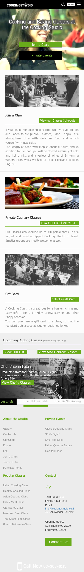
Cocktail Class (53, 451)
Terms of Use (11, 462)
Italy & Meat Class (13, 502)
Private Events (41, 55)
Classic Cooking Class (58, 428)
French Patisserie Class (17, 524)
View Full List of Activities (58, 222)
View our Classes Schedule (57, 120)
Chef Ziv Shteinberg (67, 401)
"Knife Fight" (52, 434)
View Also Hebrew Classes (58, 352)
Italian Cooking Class (15, 485)
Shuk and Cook (54, 439)
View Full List (14, 352)
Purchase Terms (12, 467)
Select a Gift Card (63, 299)
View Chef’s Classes (16, 382)
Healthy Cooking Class (16, 491)
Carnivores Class (13, 507)
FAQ (5, 451)
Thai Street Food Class (16, 518)
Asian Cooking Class (15, 496)
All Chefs (7, 401)
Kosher (71, 4)
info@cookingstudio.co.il (59, 508)
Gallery (7, 428)
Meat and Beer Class (15, 513)
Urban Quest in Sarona (58, 445)
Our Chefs (9, 439)
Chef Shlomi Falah (35, 401)
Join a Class (40, 44)
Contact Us (9, 434)
